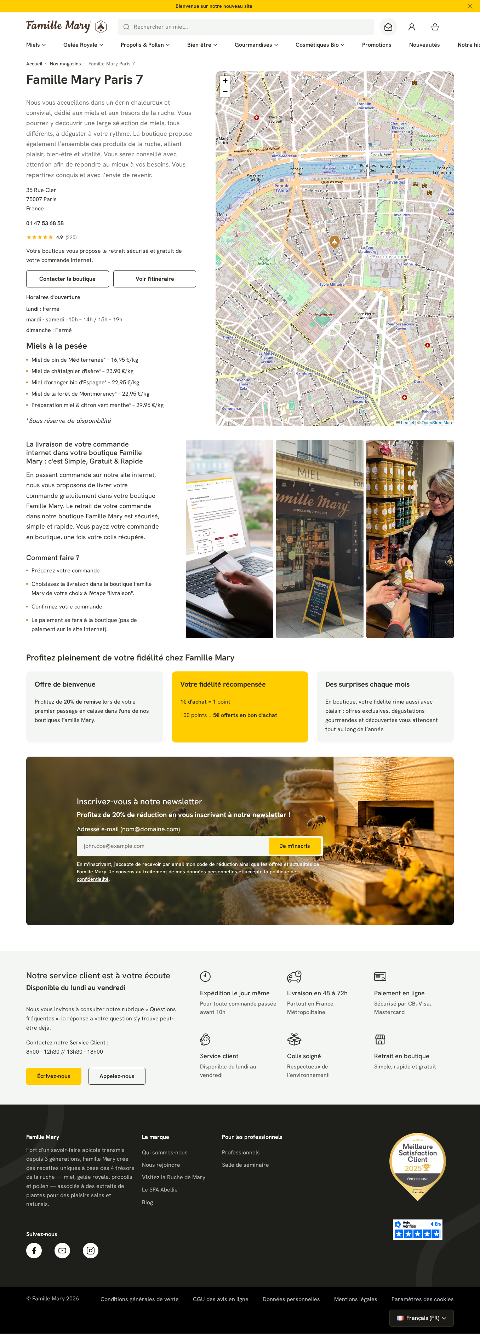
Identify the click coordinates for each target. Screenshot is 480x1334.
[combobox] (245, 27)
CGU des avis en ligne (220, 1299)
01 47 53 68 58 (45, 223)
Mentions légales (355, 1299)
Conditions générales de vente (140, 1299)
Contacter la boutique (67, 278)
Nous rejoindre (161, 1165)
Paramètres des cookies (423, 1299)
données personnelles (212, 871)
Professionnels (241, 1152)
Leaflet (407, 422)
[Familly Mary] (66, 27)
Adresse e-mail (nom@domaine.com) (128, 829)
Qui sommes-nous (165, 1152)
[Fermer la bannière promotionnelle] (470, 6)
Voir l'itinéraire (155, 278)
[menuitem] (36, 45)
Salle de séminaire (245, 1165)
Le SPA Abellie (160, 1189)
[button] (334, 242)
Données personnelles (291, 1299)
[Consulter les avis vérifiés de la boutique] (417, 1229)
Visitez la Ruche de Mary (173, 1177)
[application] (335, 248)
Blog (147, 1202)
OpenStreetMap (437, 422)
